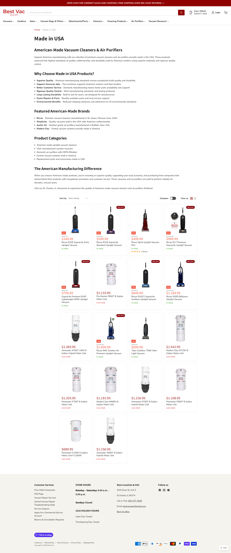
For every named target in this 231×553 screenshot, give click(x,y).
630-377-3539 (135, 500)
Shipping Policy (88, 543)
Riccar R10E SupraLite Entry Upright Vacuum (75, 244)
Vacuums (8, 21)
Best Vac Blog (123, 511)
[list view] (195, 198)
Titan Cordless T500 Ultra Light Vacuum (144, 352)
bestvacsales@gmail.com (134, 506)
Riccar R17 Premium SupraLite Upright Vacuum (179, 244)
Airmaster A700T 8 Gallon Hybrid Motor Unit (144, 403)
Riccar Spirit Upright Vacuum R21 (145, 244)
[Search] (181, 12)
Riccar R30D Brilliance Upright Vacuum (177, 298)
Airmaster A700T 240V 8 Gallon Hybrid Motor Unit (74, 352)
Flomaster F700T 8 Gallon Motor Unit (74, 403)
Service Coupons (41, 508)
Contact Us (38, 543)
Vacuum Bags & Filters (52, 21)
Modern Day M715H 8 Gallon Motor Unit (177, 352)
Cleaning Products (117, 21)
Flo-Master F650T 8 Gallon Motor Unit (109, 298)
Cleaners (98, 21)
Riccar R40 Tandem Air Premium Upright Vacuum (108, 352)
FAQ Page (38, 493)
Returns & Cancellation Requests (49, 519)
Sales (33, 21)
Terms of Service (62, 543)
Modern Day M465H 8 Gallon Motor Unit (107, 403)
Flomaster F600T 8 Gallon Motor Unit (179, 403)
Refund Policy (49, 543)
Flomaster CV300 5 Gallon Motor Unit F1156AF (75, 454)
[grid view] (191, 198)
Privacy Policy (76, 543)
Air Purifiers (137, 21)
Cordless (21, 21)
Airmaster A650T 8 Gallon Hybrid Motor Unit (109, 454)
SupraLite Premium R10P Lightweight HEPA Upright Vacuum (75, 299)
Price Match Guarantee (44, 490)
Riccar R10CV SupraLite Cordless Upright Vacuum (143, 298)
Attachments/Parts (79, 21)
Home (37, 30)
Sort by (63, 198)
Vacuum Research (158, 21)
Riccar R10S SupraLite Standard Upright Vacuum (109, 244)
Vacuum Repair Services (45, 497)
